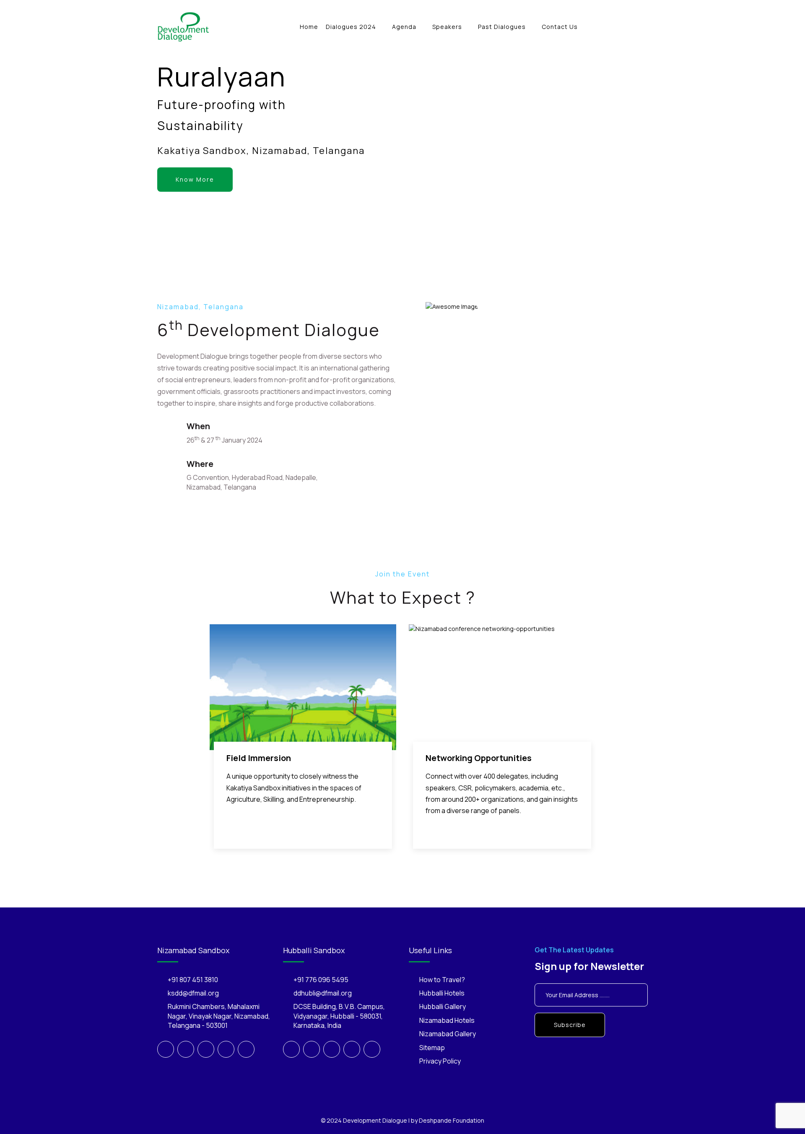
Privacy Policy (440, 1061)
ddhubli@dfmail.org (322, 993)
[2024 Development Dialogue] (183, 26)
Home (309, 27)
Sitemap (432, 1047)
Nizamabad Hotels (447, 1020)
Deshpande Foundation (451, 1120)
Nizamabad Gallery (447, 1033)
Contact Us (560, 27)
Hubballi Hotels (442, 993)
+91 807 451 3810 (193, 979)
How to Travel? (442, 979)
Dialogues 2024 (351, 27)
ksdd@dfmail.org (193, 993)
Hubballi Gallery (442, 1006)
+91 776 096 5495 (320, 979)
